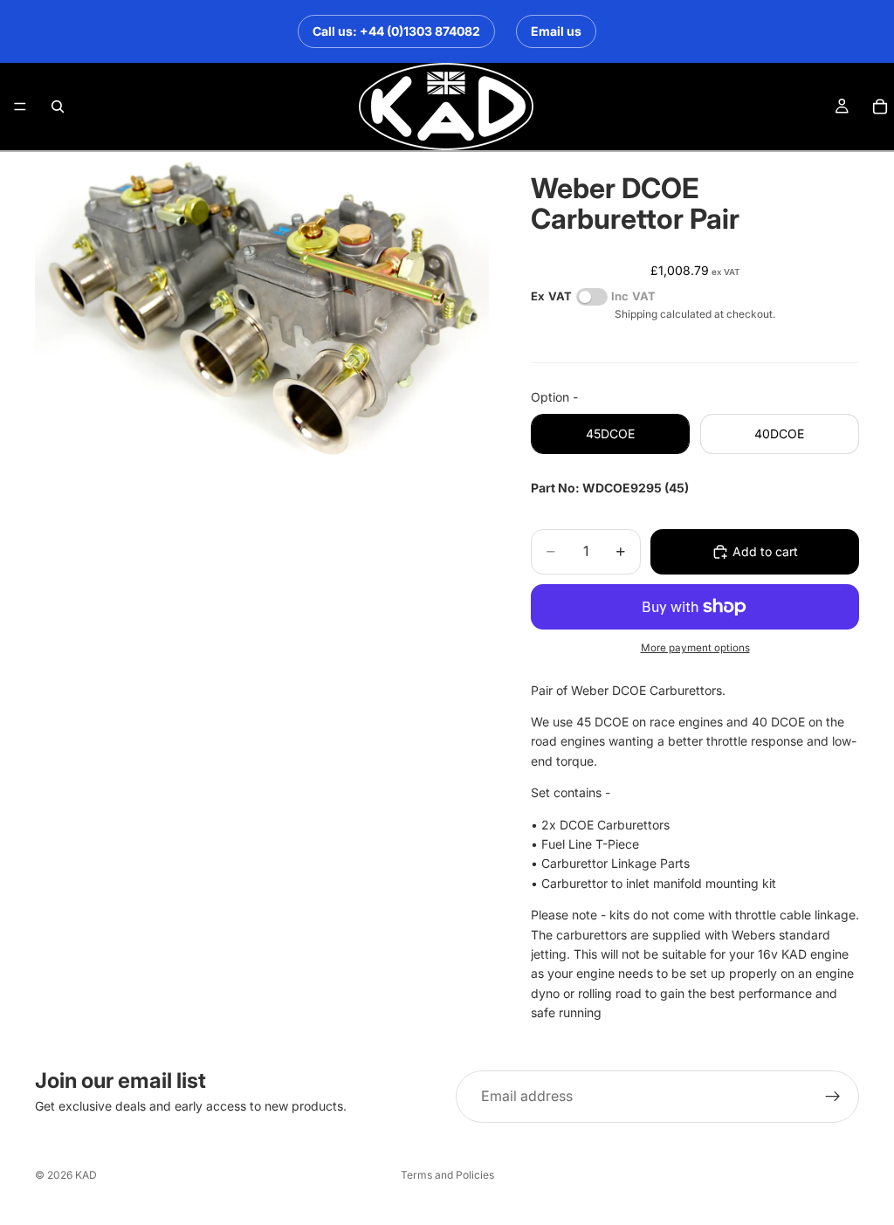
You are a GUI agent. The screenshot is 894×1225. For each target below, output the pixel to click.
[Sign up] (833, 1096)
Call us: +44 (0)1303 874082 (396, 31)
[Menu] (20, 106)
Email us (556, 31)
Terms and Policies (447, 1174)
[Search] (57, 106)
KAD (86, 1174)
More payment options (695, 648)
